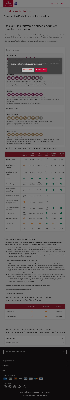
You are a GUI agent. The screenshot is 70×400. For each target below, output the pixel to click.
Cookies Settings (27, 69)
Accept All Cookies (41, 69)
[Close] (60, 60)
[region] (35, 66)
